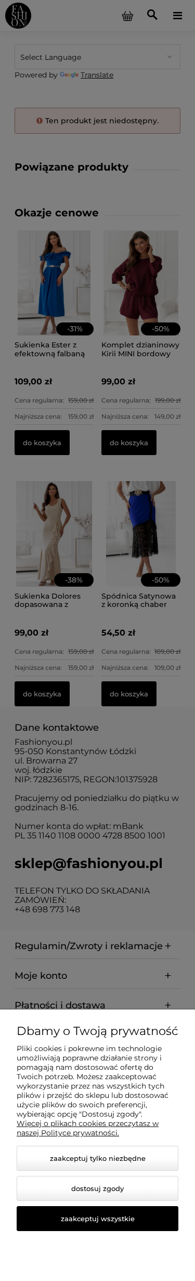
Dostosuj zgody (97, 1188)
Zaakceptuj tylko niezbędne (98, 1158)
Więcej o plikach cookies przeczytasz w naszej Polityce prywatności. (88, 1128)
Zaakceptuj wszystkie (98, 1218)
